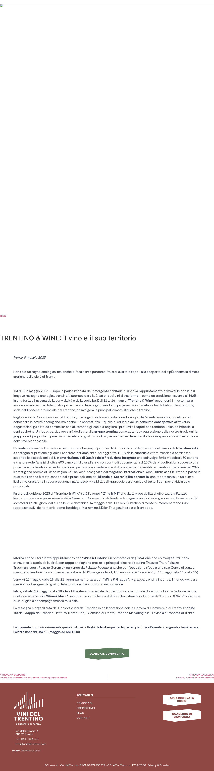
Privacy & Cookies (159, 765)
